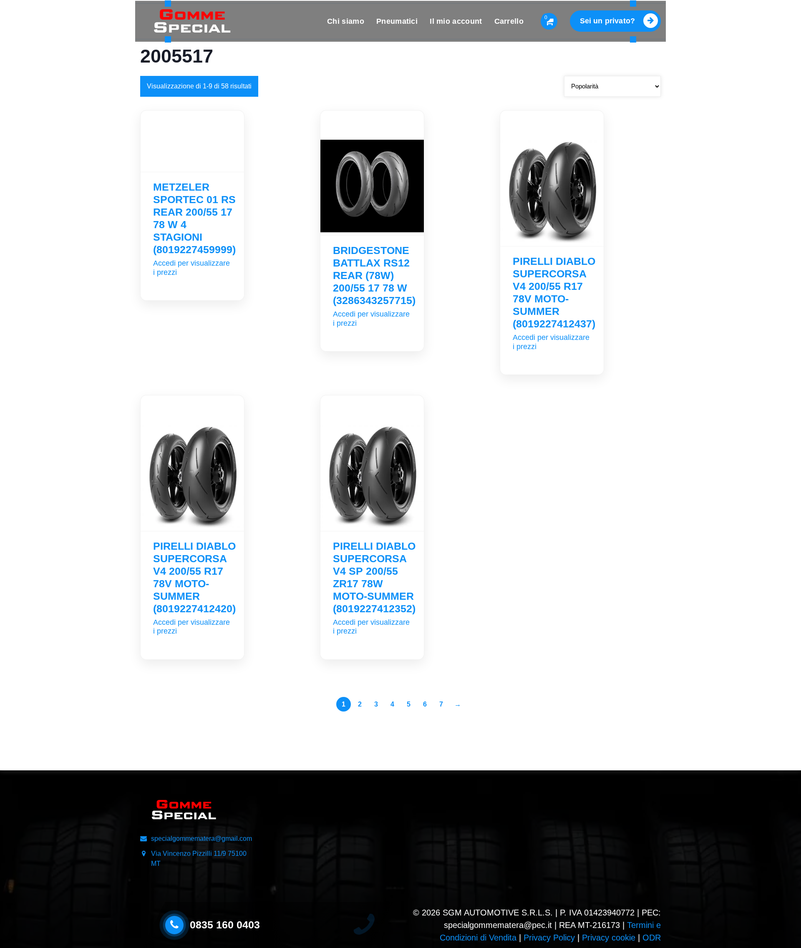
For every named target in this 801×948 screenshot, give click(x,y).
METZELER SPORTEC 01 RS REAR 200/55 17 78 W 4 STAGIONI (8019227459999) (194, 218)
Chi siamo (345, 21)
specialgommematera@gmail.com (201, 838)
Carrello (509, 21)
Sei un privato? (607, 21)
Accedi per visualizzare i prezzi (191, 268)
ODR (651, 937)
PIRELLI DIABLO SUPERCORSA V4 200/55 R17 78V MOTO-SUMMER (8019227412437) (554, 292)
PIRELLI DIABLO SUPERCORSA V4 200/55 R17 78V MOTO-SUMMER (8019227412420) (194, 577)
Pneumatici (397, 21)
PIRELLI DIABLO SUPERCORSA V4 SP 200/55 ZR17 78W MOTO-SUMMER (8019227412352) (374, 577)
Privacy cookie (608, 937)
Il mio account (456, 21)
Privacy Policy (549, 937)
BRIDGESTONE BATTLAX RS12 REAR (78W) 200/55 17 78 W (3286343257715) (374, 275)
